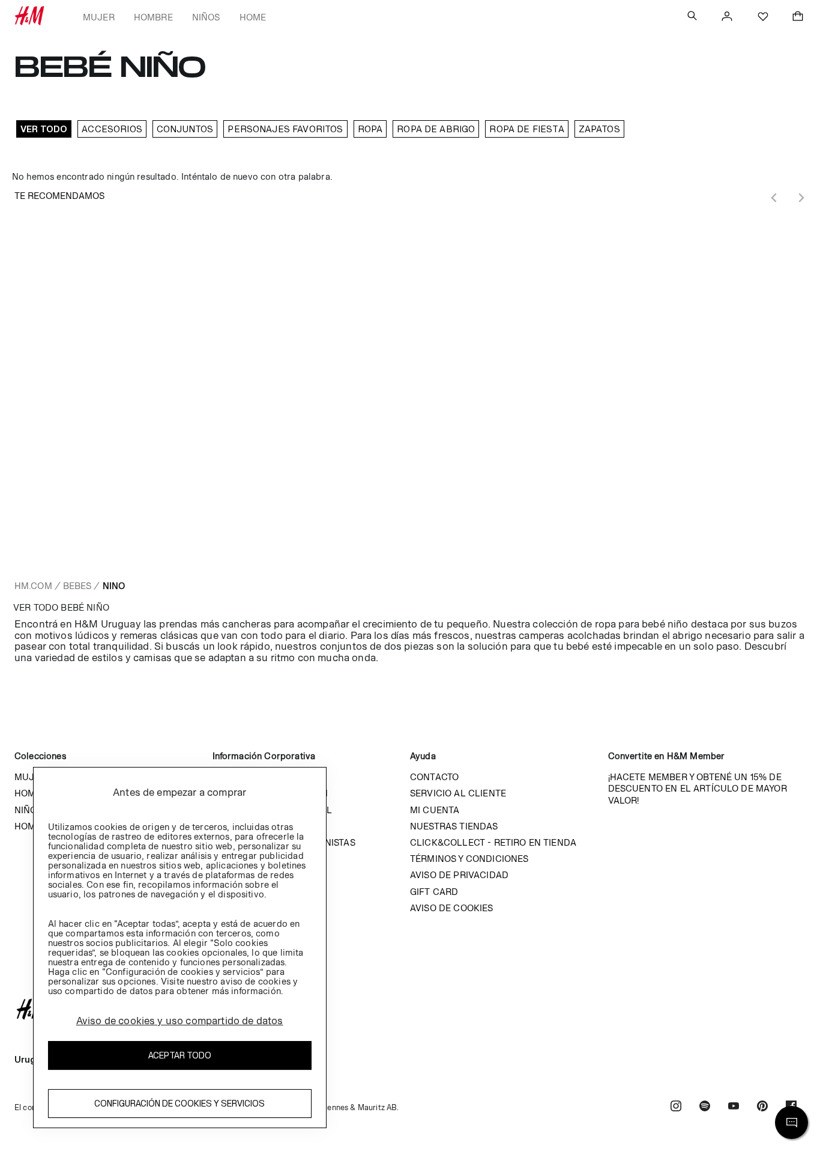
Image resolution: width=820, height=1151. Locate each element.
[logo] (410, 1009)
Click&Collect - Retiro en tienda (493, 842)
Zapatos (599, 129)
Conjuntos (185, 129)
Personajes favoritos (285, 129)
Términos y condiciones (469, 858)
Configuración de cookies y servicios (179, 1103)
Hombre (153, 17)
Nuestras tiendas (454, 826)
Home (253, 17)
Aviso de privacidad (459, 875)
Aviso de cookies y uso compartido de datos (179, 1020)
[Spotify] (704, 1107)
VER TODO (43, 129)
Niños (206, 17)
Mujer (99, 17)
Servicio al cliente (458, 793)
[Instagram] (676, 1107)
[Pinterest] (762, 1107)
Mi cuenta (434, 810)
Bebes (77, 586)
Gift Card (434, 892)
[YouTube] (733, 1107)
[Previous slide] (774, 197)
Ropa (370, 129)
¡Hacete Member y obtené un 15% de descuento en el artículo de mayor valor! (697, 788)
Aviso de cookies (451, 908)
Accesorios (112, 129)
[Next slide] (800, 197)
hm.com (33, 586)
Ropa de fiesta (526, 129)
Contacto (434, 777)
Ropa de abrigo (436, 129)
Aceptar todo (179, 1055)
